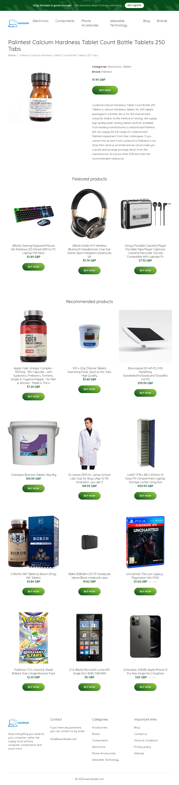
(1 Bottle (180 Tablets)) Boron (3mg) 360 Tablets (33, 575)
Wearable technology (118, 23)
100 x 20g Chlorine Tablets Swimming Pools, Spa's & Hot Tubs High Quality (89, 371)
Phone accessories (89, 23)
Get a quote (134, 5)
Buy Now (105, 90)
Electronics (40, 21)
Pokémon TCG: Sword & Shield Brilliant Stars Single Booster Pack (33, 671)
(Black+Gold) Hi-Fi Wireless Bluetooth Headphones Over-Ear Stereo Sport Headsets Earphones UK (89, 251)
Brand (95, 734)
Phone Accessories (104, 753)
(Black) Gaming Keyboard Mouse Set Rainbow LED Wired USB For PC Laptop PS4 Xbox (33, 249)
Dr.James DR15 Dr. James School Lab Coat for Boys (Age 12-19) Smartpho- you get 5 (89, 478)
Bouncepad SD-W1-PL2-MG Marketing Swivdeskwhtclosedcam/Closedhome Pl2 (145, 373)
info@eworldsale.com (63, 739)
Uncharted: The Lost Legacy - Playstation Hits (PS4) (145, 575)
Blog (146, 21)
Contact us (140, 734)
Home (12, 55)
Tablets (127, 66)
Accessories (99, 727)
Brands (162, 21)
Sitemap (139, 753)
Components (64, 21)
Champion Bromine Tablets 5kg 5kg (33, 475)
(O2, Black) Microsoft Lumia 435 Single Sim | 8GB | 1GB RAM (89, 671)
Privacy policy (142, 746)
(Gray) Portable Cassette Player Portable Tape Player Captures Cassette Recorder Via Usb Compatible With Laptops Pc (145, 251)
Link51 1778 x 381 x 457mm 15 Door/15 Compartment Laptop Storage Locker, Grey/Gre (145, 478)
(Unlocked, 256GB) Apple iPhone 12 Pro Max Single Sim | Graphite (145, 671)
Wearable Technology (105, 759)
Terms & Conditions (146, 740)
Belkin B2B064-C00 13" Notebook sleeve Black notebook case (89, 575)
